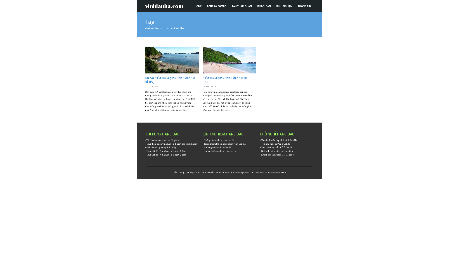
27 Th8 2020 (152, 86)
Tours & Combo (216, 6)
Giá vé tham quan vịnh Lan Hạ (161, 147)
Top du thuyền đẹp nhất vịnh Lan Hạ (279, 140)
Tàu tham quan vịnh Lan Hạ (160, 140)
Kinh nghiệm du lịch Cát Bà (217, 147)
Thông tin (304, 6)
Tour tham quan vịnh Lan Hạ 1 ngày (163, 143)
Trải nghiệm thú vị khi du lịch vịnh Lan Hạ (225, 143)
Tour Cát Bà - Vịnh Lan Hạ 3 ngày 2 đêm (166, 154)
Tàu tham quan (242, 6)
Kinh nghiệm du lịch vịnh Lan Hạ (220, 151)
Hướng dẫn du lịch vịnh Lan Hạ (219, 140)
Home (198, 6)
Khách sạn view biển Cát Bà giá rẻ (277, 154)
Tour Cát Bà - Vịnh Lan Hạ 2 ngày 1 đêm (166, 151)
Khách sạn (264, 6)
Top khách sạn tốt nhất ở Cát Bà (276, 147)
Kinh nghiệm (284, 6)
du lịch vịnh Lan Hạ (198, 172)
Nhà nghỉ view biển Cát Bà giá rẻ (277, 151)
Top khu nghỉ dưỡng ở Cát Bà (275, 143)
